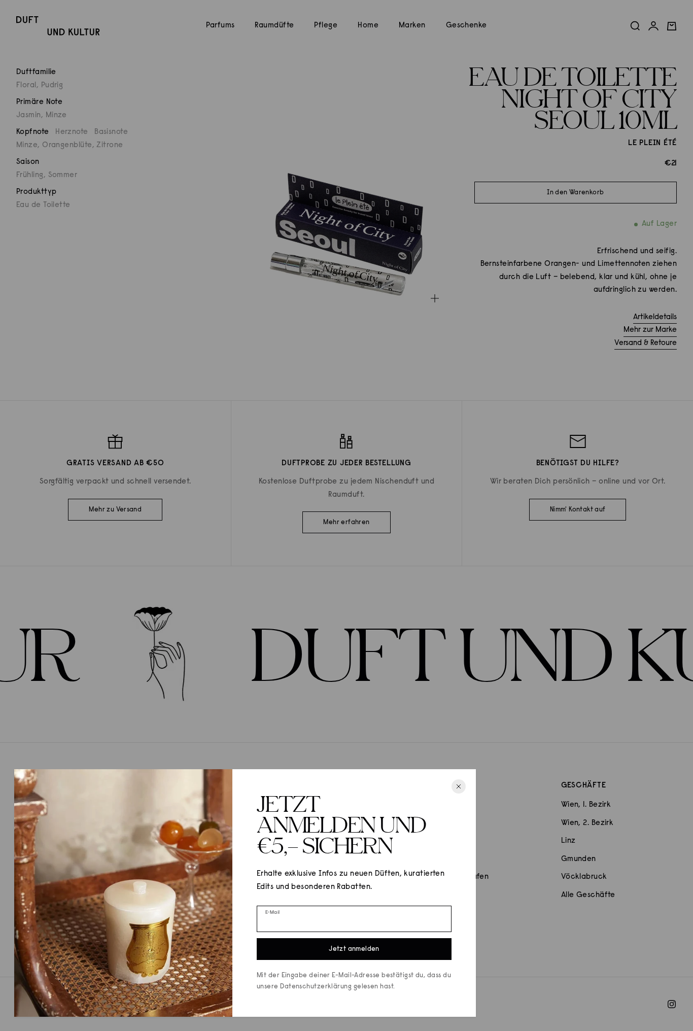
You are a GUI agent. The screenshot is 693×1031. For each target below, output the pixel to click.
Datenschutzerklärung (316, 986)
